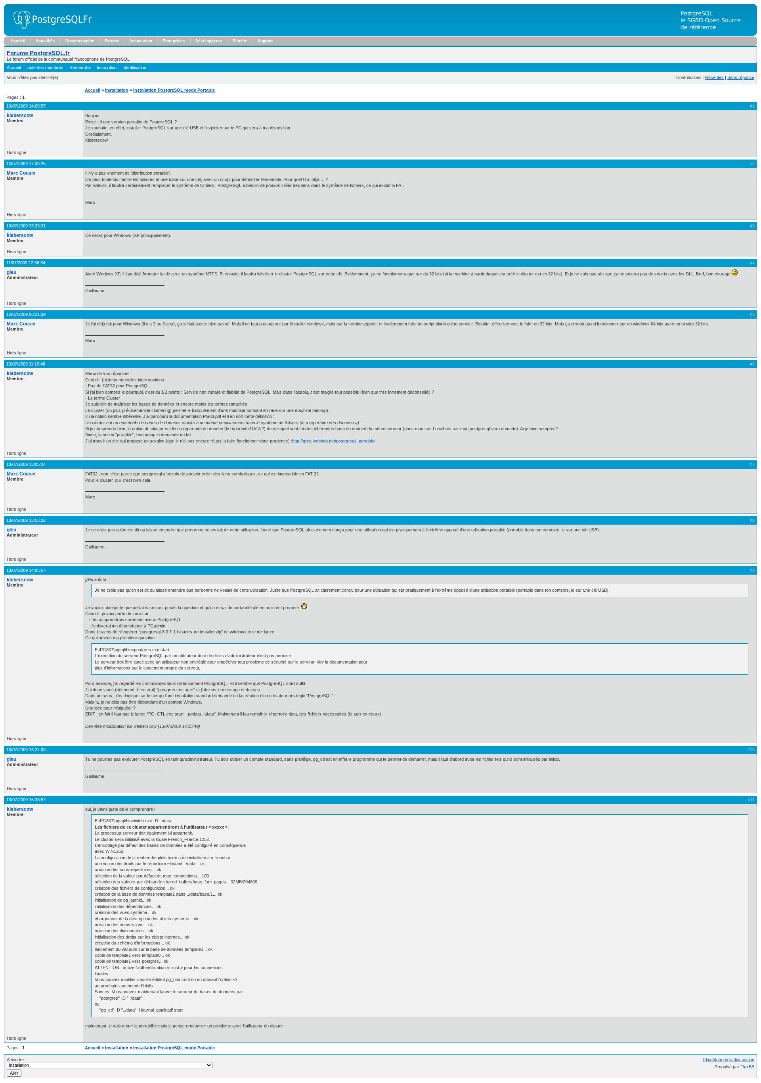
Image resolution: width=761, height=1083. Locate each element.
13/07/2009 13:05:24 (26, 464)
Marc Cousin (21, 173)
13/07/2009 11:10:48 (25, 364)
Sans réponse (740, 77)
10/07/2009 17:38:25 (26, 163)
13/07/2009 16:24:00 (26, 749)
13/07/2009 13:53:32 (26, 520)
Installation (116, 90)
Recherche (80, 67)
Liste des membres (45, 67)
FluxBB (747, 1066)
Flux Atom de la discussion (728, 1059)
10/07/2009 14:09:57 (26, 106)
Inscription (107, 67)
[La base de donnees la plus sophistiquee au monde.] (715, 34)
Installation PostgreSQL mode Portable (174, 90)
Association (140, 40)
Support (265, 40)
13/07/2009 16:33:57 (26, 799)
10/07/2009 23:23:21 (26, 225)
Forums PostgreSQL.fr (38, 53)
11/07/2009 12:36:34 (25, 262)
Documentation (79, 40)
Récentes (714, 77)
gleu (11, 272)
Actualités (45, 40)
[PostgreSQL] (49, 34)
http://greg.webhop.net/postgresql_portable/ (333, 441)
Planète (240, 40)
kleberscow (20, 115)
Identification (134, 67)
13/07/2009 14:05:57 (26, 570)
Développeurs (208, 40)
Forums (112, 40)
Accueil (18, 40)
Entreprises (174, 40)
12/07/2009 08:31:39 (26, 314)
